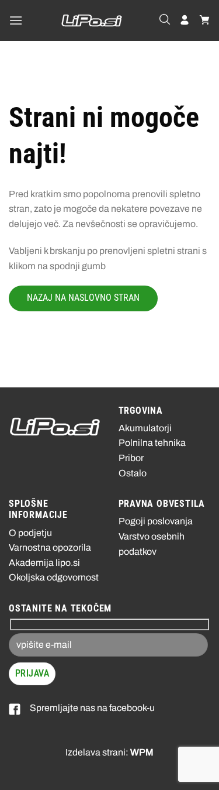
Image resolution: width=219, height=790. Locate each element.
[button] (16, 20)
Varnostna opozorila (50, 547)
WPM (142, 752)
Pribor (131, 458)
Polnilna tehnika (152, 443)
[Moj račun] (184, 20)
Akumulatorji (145, 428)
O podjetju (30, 533)
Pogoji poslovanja (156, 521)
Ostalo (133, 473)
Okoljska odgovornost (54, 577)
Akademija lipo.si (44, 563)
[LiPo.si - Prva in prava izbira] (91, 20)
